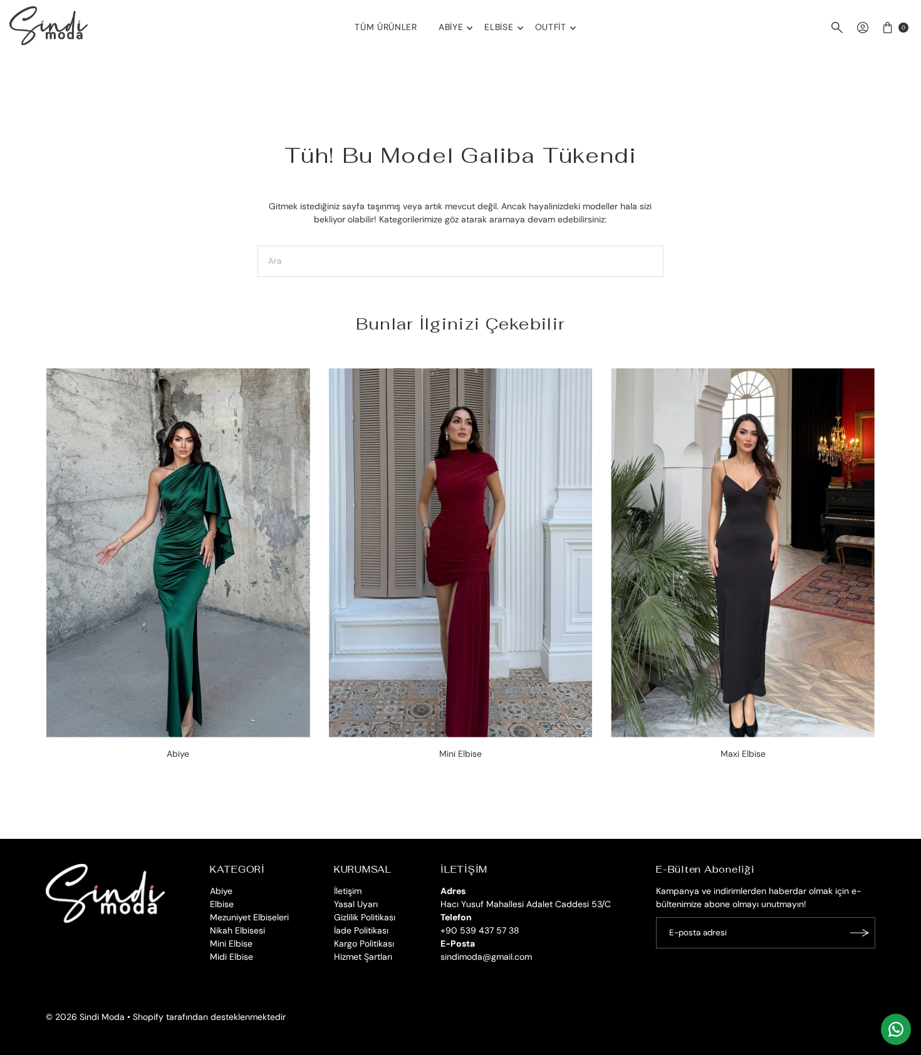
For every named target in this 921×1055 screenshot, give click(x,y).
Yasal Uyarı (356, 904)
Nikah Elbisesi (237, 930)
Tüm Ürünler (386, 27)
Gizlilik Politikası (364, 917)
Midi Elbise (231, 956)
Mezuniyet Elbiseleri (249, 917)
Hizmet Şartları (363, 956)
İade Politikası (361, 930)
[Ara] (837, 27)
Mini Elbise (231, 943)
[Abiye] (178, 552)
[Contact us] (896, 1029)
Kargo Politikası (364, 943)
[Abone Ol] (859, 932)
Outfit (550, 27)
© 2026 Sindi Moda (85, 1016)
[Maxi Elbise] (743, 552)
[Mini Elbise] (461, 552)
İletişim (348, 890)
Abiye (451, 27)
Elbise (498, 27)
